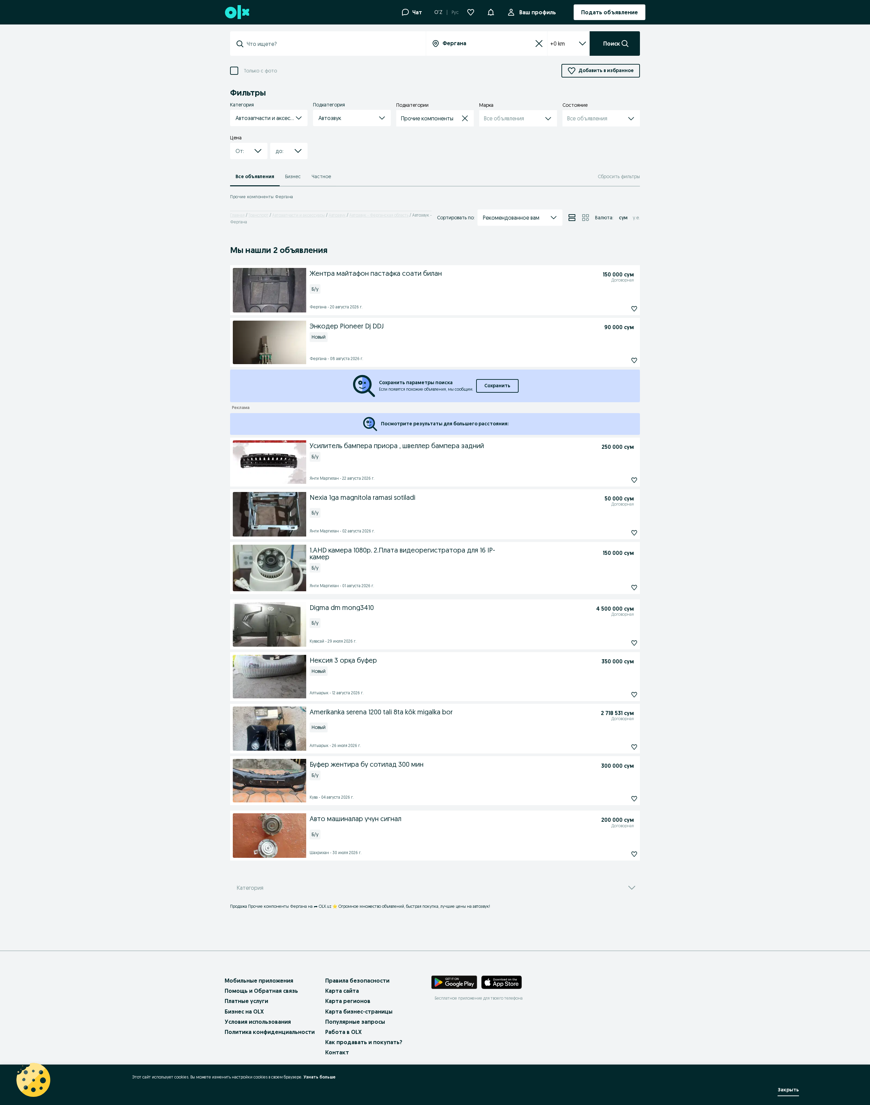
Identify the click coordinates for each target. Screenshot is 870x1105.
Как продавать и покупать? (363, 1042)
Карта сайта (342, 990)
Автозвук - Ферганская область (378, 215)
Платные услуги (246, 1001)
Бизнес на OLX (244, 1011)
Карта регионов (347, 1001)
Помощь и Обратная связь (261, 990)
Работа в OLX (343, 1031)
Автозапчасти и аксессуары (298, 215)
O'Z (438, 12)
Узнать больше (319, 1077)
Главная (237, 215)
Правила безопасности (357, 980)
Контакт (337, 1052)
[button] (491, 11)
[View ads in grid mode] (585, 218)
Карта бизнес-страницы (359, 1011)
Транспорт (258, 215)
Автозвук (337, 215)
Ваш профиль (537, 12)
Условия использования (258, 1021)
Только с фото (260, 71)
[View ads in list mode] (572, 218)
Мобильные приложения (259, 980)
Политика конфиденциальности (270, 1031)
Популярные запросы (355, 1021)
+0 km (557, 43)
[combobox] (332, 44)
